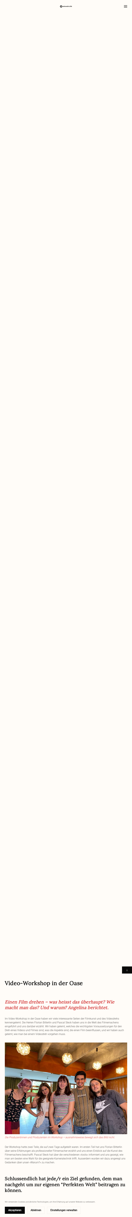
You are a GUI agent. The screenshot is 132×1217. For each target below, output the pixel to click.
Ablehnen (36, 1210)
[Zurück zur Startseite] (66, 6)
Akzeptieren (14, 1210)
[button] (125, 6)
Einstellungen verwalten (63, 1210)
